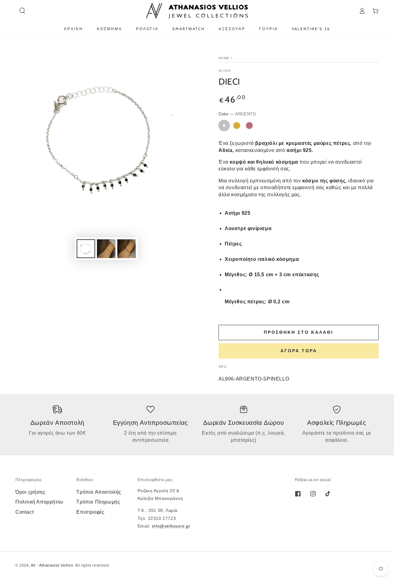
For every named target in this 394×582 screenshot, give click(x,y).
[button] (22, 11)
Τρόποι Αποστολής (98, 492)
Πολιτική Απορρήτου (39, 501)
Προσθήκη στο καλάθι (298, 332)
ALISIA (225, 70)
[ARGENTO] (224, 125)
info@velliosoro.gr (171, 526)
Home (224, 58)
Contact (24, 512)
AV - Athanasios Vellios (52, 565)
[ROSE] (249, 125)
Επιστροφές (90, 512)
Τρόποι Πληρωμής (98, 501)
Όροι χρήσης (30, 492)
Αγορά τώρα (298, 350)
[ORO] (236, 125)
